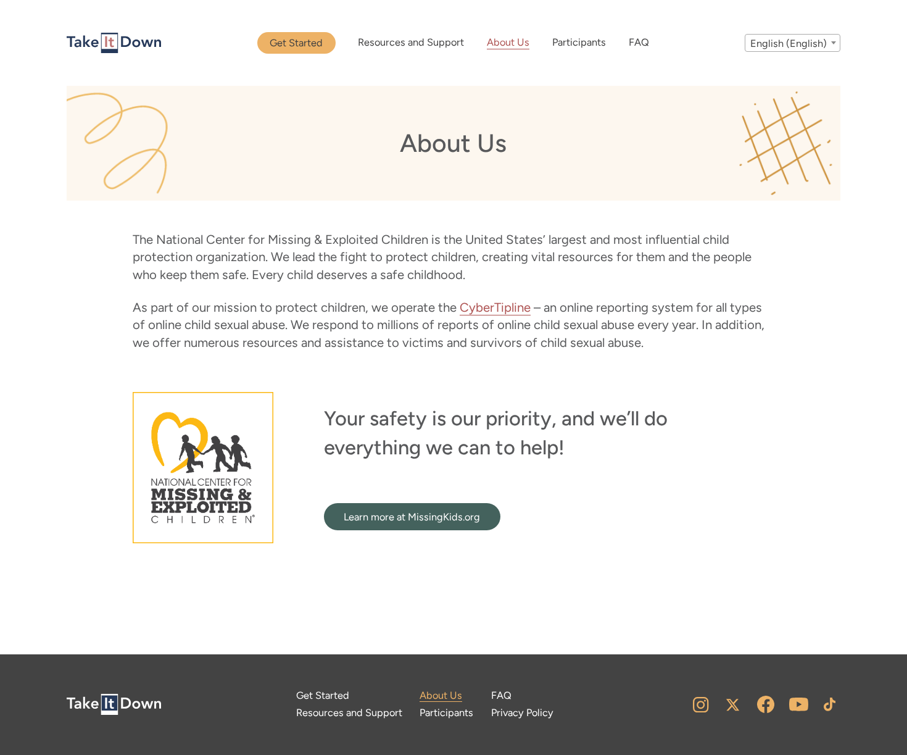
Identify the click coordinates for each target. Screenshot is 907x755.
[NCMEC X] (733, 704)
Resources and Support (411, 42)
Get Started (296, 42)
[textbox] (792, 43)
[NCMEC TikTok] (829, 704)
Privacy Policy (522, 713)
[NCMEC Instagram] (701, 704)
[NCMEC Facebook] (765, 704)
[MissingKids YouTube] (798, 704)
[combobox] (792, 43)
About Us (508, 42)
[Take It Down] (114, 43)
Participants (579, 42)
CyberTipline (495, 307)
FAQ (639, 42)
